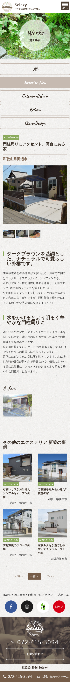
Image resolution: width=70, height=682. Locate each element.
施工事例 (19, 594)
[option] (9, 235)
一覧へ (34, 576)
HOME (7, 594)
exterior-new (35, 82)
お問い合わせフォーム (55, 676)
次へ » (50, 576)
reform (35, 110)
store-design (35, 123)
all (35, 69)
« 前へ (19, 576)
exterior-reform (35, 96)
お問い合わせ (35, 653)
